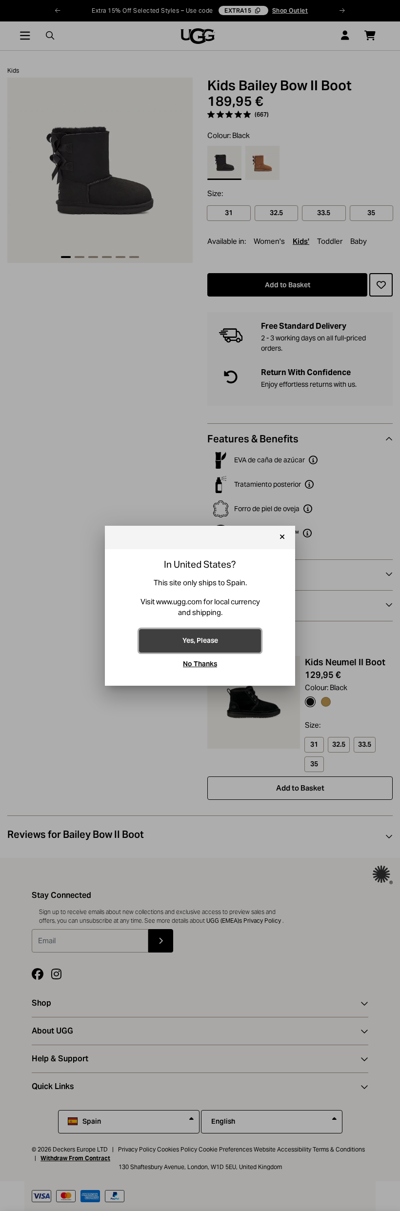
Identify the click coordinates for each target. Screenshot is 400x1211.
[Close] (282, 537)
